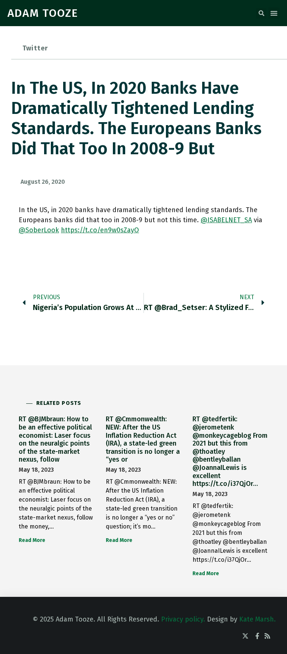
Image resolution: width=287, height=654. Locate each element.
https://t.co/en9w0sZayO (100, 230)
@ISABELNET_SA (226, 220)
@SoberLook (39, 230)
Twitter (35, 48)
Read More (32, 540)
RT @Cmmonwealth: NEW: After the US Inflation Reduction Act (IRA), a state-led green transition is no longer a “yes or (143, 439)
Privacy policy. (183, 619)
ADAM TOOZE (42, 13)
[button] (261, 13)
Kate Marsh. (257, 619)
